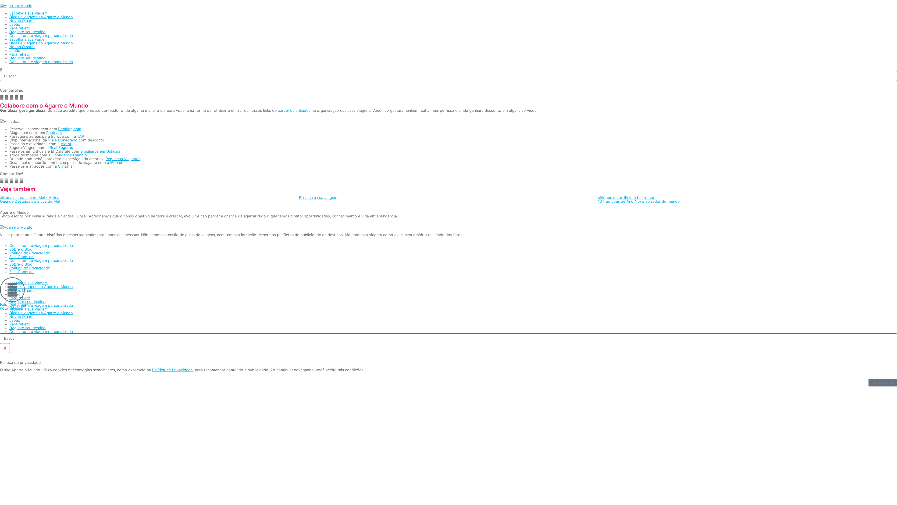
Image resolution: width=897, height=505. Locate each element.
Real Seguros (62, 147)
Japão (14, 24)
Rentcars (54, 132)
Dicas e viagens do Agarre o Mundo (41, 16)
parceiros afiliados (294, 110)
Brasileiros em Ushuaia (100, 151)
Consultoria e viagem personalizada (41, 35)
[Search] (5, 348)
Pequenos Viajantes (123, 158)
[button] (448, 69)
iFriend (116, 162)
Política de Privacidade (29, 253)
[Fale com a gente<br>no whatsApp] (12, 289)
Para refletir (19, 28)
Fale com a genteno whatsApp (15, 306)
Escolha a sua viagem (28, 13)
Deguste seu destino (27, 31)
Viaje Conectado (63, 140)
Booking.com (69, 128)
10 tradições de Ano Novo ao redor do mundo (639, 201)
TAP (80, 136)
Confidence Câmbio (69, 155)
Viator (66, 143)
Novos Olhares (22, 20)
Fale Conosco (21, 256)
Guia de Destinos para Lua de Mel (30, 201)
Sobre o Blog (20, 249)
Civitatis (65, 166)
